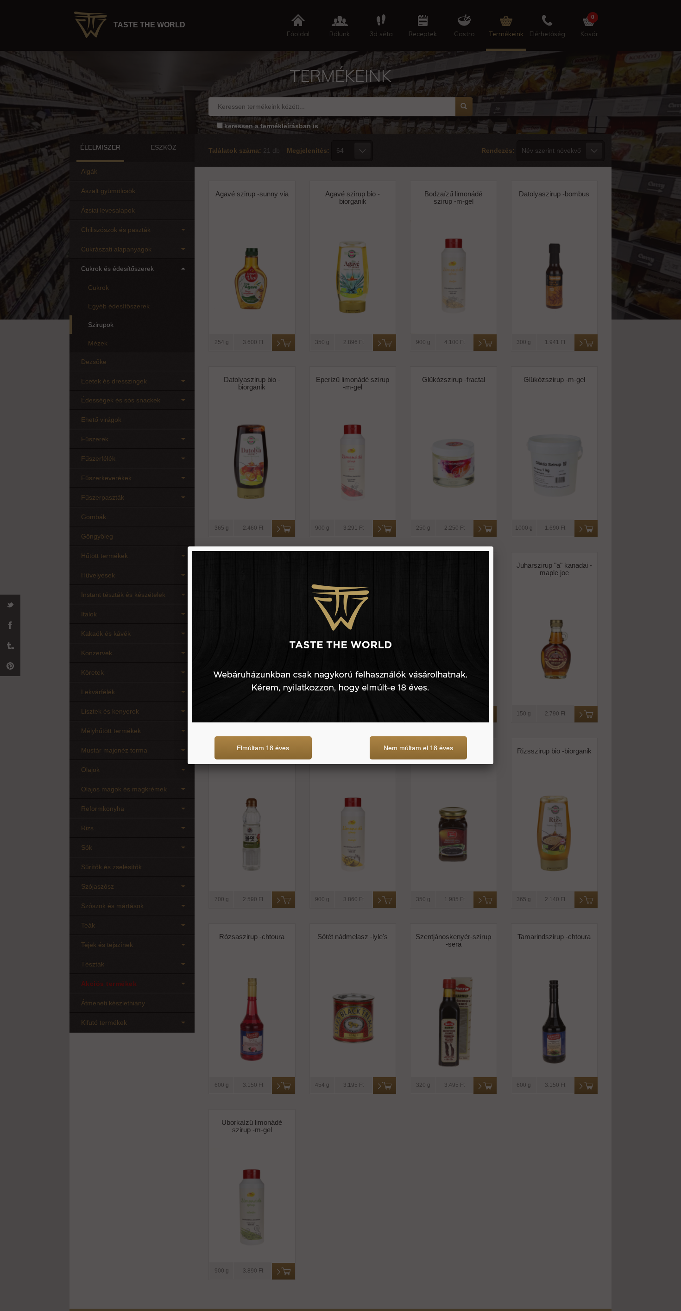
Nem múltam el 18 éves (418, 748)
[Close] (493, 546)
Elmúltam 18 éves (263, 748)
